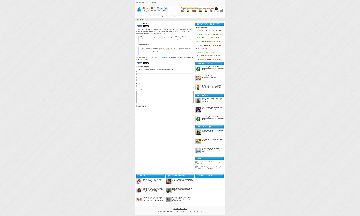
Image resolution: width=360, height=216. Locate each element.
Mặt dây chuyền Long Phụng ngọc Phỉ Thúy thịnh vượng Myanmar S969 (181, 199)
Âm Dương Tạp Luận (161, 16)
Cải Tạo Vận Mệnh (176, 16)
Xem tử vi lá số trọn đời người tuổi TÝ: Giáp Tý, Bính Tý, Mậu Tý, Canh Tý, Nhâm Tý (152, 180)
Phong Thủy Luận (191, 16)
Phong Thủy (140, 2)
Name (138, 72)
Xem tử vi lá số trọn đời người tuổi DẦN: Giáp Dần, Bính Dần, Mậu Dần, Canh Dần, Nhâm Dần (212, 86)
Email (138, 78)
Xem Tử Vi (140, 19)
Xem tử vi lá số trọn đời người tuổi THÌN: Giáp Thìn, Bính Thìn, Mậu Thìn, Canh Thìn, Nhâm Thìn (153, 199)
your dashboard (165, 57)
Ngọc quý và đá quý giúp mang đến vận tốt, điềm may (212, 108)
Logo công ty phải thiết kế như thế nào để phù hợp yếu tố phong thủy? (213, 68)
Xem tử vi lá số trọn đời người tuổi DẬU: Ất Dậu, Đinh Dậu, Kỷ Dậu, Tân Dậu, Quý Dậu (153, 190)
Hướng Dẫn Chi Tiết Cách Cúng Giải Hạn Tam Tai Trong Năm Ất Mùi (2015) (212, 100)
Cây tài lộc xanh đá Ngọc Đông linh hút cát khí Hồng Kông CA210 (182, 190)
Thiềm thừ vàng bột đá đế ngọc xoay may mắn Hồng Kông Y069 (182, 179)
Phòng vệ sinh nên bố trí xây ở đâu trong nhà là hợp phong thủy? (212, 150)
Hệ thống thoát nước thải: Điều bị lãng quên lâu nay (213, 130)
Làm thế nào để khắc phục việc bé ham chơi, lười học (212, 76)
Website (138, 84)
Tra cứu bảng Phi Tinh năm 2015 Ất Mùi (212, 140)
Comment (139, 89)
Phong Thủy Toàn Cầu (144, 16)
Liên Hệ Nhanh (151, 2)
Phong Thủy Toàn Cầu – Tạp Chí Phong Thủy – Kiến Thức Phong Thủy (182, 211)
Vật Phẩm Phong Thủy (208, 16)
